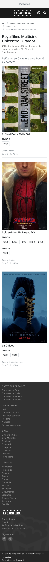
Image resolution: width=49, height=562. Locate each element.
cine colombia (9, 434)
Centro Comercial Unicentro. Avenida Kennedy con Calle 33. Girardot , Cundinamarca (21, 49)
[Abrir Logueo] (38, 13)
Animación (7, 466)
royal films (7, 456)
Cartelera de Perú (10, 390)
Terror (5, 476)
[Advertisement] (24, 4)
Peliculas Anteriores (11, 425)
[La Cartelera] (22, 12)
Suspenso (6, 488)
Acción (5, 473)
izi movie (6, 450)
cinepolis (6, 447)
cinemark (6, 444)
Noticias (6, 422)
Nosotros (6, 522)
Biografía (6, 495)
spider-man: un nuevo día (18, 232)
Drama (5, 479)
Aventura (6, 501)
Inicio (4, 409)
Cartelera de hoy (10, 412)
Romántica (7, 469)
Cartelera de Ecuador (12, 396)
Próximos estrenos (11, 415)
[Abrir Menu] (4, 13)
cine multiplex (9, 438)
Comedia (6, 482)
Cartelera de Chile (11, 393)
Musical (5, 485)
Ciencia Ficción (9, 498)
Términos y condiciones (13, 528)
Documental (8, 491)
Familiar (6, 504)
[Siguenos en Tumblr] (10, 539)
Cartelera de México (12, 399)
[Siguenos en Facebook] (4, 539)
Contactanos (8, 519)
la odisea (8, 345)
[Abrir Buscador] (44, 12)
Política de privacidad (13, 525)
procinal (6, 453)
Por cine (6, 418)
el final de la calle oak (16, 134)
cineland (6, 441)
